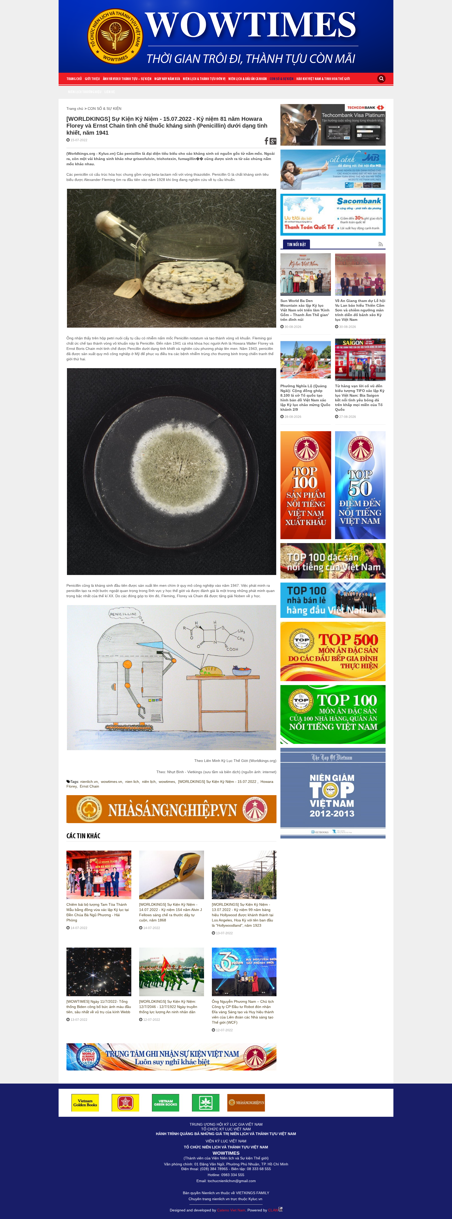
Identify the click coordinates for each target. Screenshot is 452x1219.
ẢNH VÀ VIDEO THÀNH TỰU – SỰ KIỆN (127, 79)
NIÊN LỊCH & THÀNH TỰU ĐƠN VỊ (204, 79)
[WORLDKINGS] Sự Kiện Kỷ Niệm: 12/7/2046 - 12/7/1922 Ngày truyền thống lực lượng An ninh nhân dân (168, 1006)
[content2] (171, 1056)
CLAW (273, 1210)
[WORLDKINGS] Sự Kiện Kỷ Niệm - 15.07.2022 (217, 781)
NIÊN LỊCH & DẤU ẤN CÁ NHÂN (247, 79)
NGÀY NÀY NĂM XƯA (167, 79)
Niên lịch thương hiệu (84, 92)
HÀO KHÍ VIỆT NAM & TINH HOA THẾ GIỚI (323, 79)
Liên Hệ (109, 92)
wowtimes (167, 781)
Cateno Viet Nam (231, 1210)
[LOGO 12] (125, 1102)
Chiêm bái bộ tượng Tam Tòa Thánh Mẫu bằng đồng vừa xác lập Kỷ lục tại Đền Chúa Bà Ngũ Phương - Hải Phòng (97, 912)
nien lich (132, 781)
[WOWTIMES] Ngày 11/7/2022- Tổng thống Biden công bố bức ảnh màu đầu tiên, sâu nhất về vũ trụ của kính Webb (98, 1006)
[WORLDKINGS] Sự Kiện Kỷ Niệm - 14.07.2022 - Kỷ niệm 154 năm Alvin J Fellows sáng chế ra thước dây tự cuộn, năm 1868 (170, 912)
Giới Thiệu (92, 79)
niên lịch (149, 781)
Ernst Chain (89, 786)
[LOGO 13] (166, 1102)
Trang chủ (74, 79)
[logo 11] (85, 1102)
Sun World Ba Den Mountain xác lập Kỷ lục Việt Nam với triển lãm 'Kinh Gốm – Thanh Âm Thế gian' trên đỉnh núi (305, 310)
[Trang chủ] (226, 34)
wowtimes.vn (111, 781)
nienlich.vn (89, 781)
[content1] (171, 808)
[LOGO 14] (206, 1102)
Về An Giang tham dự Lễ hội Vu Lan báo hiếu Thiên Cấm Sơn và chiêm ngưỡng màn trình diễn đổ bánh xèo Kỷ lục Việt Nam (360, 310)
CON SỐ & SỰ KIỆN (281, 79)
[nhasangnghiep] (246, 1102)
